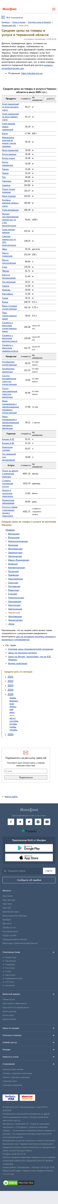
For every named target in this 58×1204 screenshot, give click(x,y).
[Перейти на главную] (9, 9)
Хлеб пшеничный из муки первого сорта (10, 117)
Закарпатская (15, 552)
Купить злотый (9, 1019)
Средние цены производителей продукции (30, 649)
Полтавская (14, 586)
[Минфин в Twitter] (29, 822)
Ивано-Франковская (18, 560)
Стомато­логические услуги (7, 483)
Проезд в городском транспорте (7, 493)
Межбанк (7, 920)
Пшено (5, 173)
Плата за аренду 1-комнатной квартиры (10, 474)
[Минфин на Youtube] (47, 822)
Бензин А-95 (8, 443)
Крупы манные (9, 154)
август (13, 718)
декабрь (13, 730)
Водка (5, 302)
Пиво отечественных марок (9, 316)
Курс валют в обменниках (14, 1003)
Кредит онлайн (9, 935)
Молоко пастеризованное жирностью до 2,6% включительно (10, 220)
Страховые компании (12, 1085)
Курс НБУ (7, 908)
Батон (5, 133)
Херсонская (14, 605)
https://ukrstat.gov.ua (32, 73)
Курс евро (7, 904)
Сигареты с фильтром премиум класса (10, 348)
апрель (13, 706)
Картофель (7, 294)
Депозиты (7, 923)
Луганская (13, 571)
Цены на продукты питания (22, 652)
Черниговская (15, 620)
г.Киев (11, 624)
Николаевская (15, 579)
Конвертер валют (10, 931)
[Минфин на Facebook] (11, 822)
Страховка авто (10, 1081)
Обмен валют (9, 999)
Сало (4, 267)
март (12, 704)
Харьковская (14, 601)
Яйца (4, 249)
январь (13, 698)
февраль (14, 701)
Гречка (5, 169)
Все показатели (14, 17)
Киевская (13, 564)
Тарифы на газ (9, 927)
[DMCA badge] (29, 1183)
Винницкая (13, 533)
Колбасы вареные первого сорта (10, 203)
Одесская (13, 582)
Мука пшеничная (10, 150)
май (11, 709)
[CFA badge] (44, 1098)
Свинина (6, 185)
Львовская (13, 575)
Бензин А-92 (8, 439)
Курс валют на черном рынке (16, 1007)
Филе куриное (9, 196)
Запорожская (15, 556)
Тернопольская (16, 597)
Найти (49, 871)
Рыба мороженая (10, 210)
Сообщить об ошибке (29, 880)
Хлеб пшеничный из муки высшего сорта (10, 107)
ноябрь (13, 727)
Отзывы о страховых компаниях (17, 1073)
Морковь (6, 290)
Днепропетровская (18, 541)
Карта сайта (11, 796)
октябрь (13, 724)
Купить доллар (9, 1011)
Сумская (12, 594)
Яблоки (5, 271)
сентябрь (14, 721)
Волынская (14, 537)
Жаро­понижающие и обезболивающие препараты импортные (10, 422)
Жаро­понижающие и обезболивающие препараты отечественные (10, 407)
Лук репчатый (8, 282)
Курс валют (8, 896)
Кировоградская (16, 567)
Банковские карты (11, 912)
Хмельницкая (15, 609)
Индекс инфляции (17, 663)
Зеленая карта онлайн (13, 1069)
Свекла (5, 286)
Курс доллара (9, 900)
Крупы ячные (8, 158)
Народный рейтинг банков (15, 939)
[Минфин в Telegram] (20, 822)
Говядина (6, 181)
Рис (4, 177)
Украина (10, 530)
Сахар (5, 298)
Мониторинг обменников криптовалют (20, 943)
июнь (12, 712)
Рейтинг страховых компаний (16, 1077)
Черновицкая (15, 616)
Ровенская (13, 590)
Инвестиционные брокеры (15, 916)
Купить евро (8, 1015)
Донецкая (13, 545)
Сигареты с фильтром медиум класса (9, 338)
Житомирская (15, 548)
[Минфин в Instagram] (38, 822)
